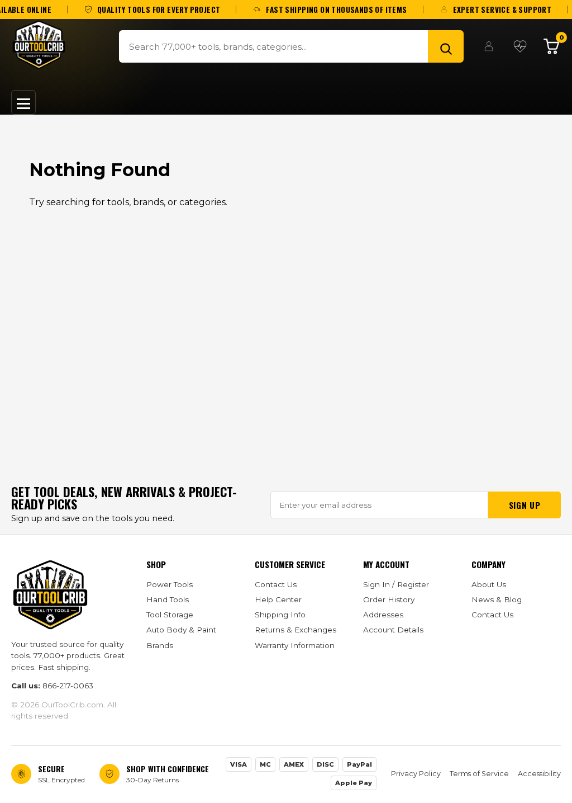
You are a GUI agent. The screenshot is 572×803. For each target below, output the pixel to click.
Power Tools (169, 584)
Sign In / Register (396, 584)
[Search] (446, 46)
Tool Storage (169, 614)
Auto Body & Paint (181, 629)
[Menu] (23, 102)
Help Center (278, 599)
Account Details (393, 629)
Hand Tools (167, 599)
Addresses (383, 614)
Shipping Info (280, 614)
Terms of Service (479, 773)
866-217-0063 (67, 685)
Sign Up (524, 505)
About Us (488, 584)
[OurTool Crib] (38, 44)
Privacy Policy (416, 773)
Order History (388, 599)
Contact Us (276, 584)
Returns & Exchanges (295, 629)
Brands (159, 645)
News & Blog (496, 599)
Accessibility (539, 773)
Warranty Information (295, 645)
